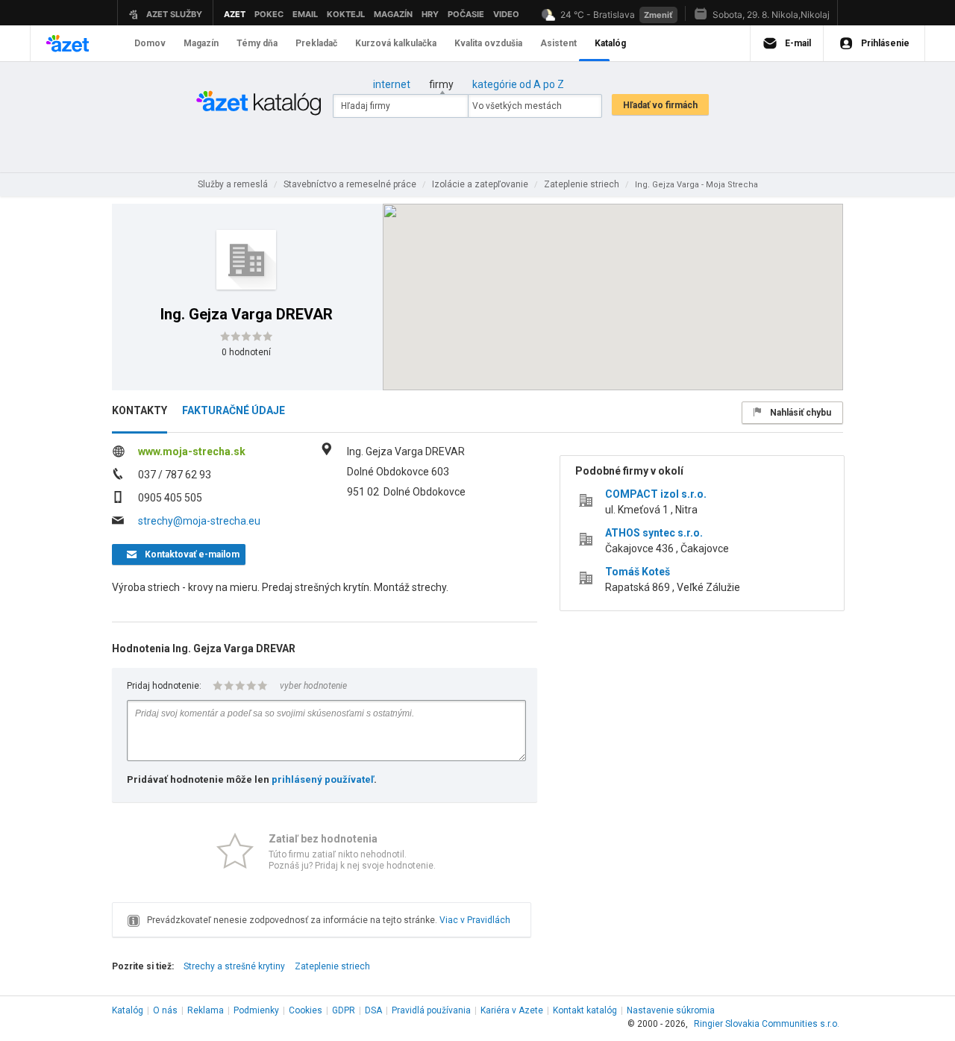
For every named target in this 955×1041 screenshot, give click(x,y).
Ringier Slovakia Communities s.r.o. (766, 1024)
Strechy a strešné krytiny (234, 966)
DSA (373, 1010)
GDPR (343, 1010)
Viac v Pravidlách (474, 920)
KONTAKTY (139, 410)
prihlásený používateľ (323, 779)
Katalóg (127, 1010)
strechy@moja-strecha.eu (199, 521)
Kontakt (585, 1010)
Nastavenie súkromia (671, 1010)
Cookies (305, 1010)
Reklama (205, 1010)
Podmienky (256, 1010)
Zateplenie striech (332, 966)
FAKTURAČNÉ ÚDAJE (233, 410)
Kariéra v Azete (511, 1010)
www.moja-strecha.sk (191, 451)
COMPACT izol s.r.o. (656, 494)
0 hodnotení (246, 352)
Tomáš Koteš (637, 572)
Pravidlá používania (431, 1010)
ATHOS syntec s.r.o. (654, 533)
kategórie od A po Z (518, 84)
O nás (165, 1010)
